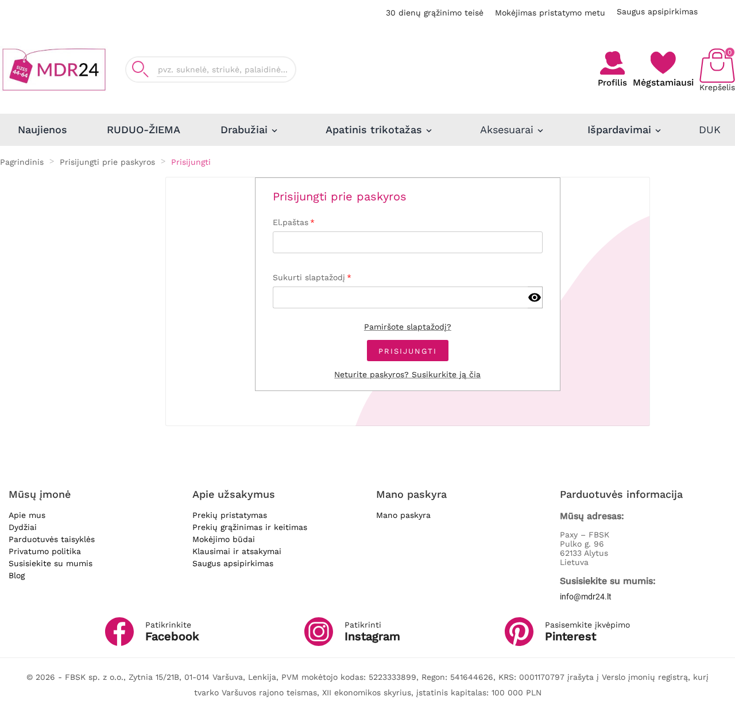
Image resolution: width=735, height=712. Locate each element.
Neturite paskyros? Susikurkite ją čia (407, 374)
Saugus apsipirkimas (657, 11)
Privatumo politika (45, 551)
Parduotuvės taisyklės (52, 539)
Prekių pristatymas (229, 515)
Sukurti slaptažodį (304, 277)
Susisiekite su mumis (50, 563)
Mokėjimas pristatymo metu (550, 12)
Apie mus (27, 515)
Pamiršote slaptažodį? (407, 326)
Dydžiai (23, 527)
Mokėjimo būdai (223, 539)
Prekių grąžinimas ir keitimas (249, 527)
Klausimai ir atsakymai (236, 551)
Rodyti (535, 298)
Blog (17, 575)
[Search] (140, 69)
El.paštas (290, 222)
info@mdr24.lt (586, 596)
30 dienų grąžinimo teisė (434, 12)
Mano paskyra (403, 515)
